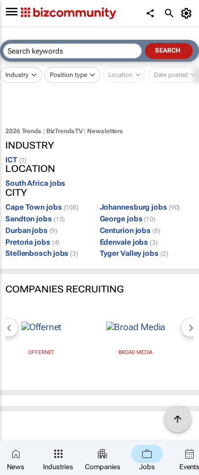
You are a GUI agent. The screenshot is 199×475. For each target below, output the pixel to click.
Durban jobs (31, 230)
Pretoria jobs (32, 242)
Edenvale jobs (129, 242)
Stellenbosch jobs (41, 253)
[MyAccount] (188, 13)
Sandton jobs (35, 218)
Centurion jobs (130, 230)
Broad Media (135, 352)
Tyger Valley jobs (134, 253)
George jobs (127, 218)
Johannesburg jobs (140, 207)
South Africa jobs (35, 183)
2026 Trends (23, 131)
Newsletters (105, 131)
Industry (17, 75)
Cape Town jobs (42, 207)
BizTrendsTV (64, 131)
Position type (68, 75)
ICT (16, 160)
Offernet (41, 352)
